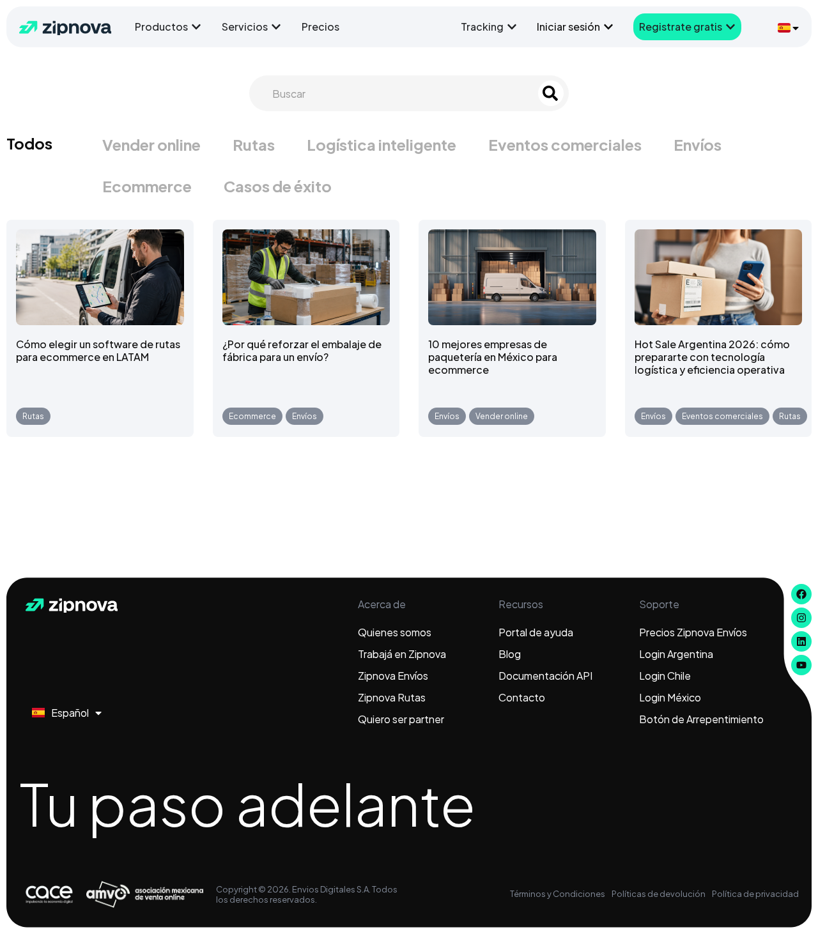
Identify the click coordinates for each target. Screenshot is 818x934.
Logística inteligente (381, 144)
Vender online (151, 144)
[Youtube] (801, 665)
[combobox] (397, 93)
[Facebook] (801, 594)
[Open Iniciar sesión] (608, 26)
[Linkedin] (801, 641)
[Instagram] (801, 618)
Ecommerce (147, 185)
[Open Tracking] (512, 26)
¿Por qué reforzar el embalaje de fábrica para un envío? (302, 350)
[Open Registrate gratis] (730, 26)
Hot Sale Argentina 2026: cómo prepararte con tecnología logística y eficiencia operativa (712, 356)
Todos (29, 143)
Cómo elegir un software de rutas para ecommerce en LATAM (98, 350)
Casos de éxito (278, 185)
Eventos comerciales (565, 144)
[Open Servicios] (276, 26)
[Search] (551, 93)
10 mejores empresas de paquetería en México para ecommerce (492, 356)
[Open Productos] (196, 26)
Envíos (698, 144)
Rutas (254, 144)
